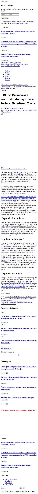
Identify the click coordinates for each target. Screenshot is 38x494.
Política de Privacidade (21, 23)
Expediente (8, 481)
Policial (7, 80)
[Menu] (1, 83)
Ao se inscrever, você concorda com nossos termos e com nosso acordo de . (18, 22)
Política (7, 74)
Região (7, 73)
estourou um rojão (11, 228)
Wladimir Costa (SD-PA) (20, 172)
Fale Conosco (9, 484)
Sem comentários (11, 108)
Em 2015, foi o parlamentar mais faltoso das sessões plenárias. (18, 258)
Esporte (7, 78)
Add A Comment (6, 348)
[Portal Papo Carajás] (14, 64)
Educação (8, 76)
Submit (22, 488)
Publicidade (8, 483)
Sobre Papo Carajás (11, 479)
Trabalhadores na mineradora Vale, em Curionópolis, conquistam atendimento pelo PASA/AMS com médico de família (19, 44)
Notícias (7, 71)
